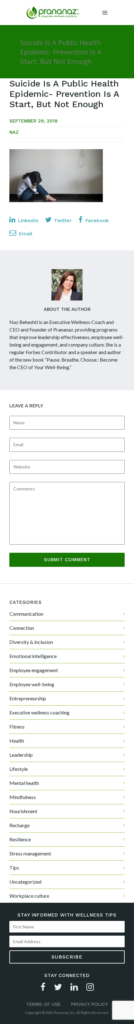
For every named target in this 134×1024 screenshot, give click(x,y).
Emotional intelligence (33, 656)
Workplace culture (29, 896)
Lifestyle (18, 769)
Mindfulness (22, 797)
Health (16, 741)
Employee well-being (31, 684)
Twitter (62, 220)
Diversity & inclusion (31, 642)
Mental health (24, 783)
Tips (14, 867)
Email (24, 234)
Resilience (20, 839)
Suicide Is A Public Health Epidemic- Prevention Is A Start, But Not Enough (64, 93)
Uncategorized (25, 882)
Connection (21, 628)
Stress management (30, 853)
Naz (14, 132)
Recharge (19, 825)
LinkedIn (27, 220)
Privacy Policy (89, 1004)
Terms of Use (43, 1004)
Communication (26, 614)
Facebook (96, 220)
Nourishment (23, 811)
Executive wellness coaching (39, 712)
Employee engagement (33, 670)
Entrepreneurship (27, 698)
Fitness (17, 726)
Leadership (21, 755)
